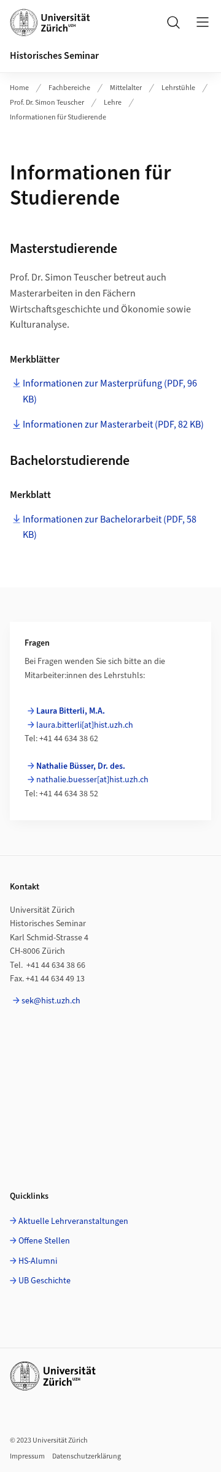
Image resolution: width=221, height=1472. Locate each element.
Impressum (27, 1456)
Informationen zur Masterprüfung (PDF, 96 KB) (110, 391)
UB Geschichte (44, 1281)
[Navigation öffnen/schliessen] (202, 22)
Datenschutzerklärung (86, 1456)
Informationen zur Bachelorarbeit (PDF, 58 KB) (109, 527)
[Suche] (173, 22)
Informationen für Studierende (58, 117)
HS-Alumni (37, 1261)
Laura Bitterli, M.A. (70, 711)
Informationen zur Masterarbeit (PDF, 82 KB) (113, 424)
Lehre (113, 102)
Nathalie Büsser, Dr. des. (80, 766)
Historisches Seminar (54, 55)
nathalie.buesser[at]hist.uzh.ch (92, 780)
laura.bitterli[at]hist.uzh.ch (84, 725)
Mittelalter (126, 88)
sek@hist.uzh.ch (50, 1001)
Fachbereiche (69, 88)
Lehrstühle (178, 88)
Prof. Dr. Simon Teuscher (47, 102)
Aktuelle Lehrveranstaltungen (73, 1221)
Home (19, 88)
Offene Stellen (44, 1241)
